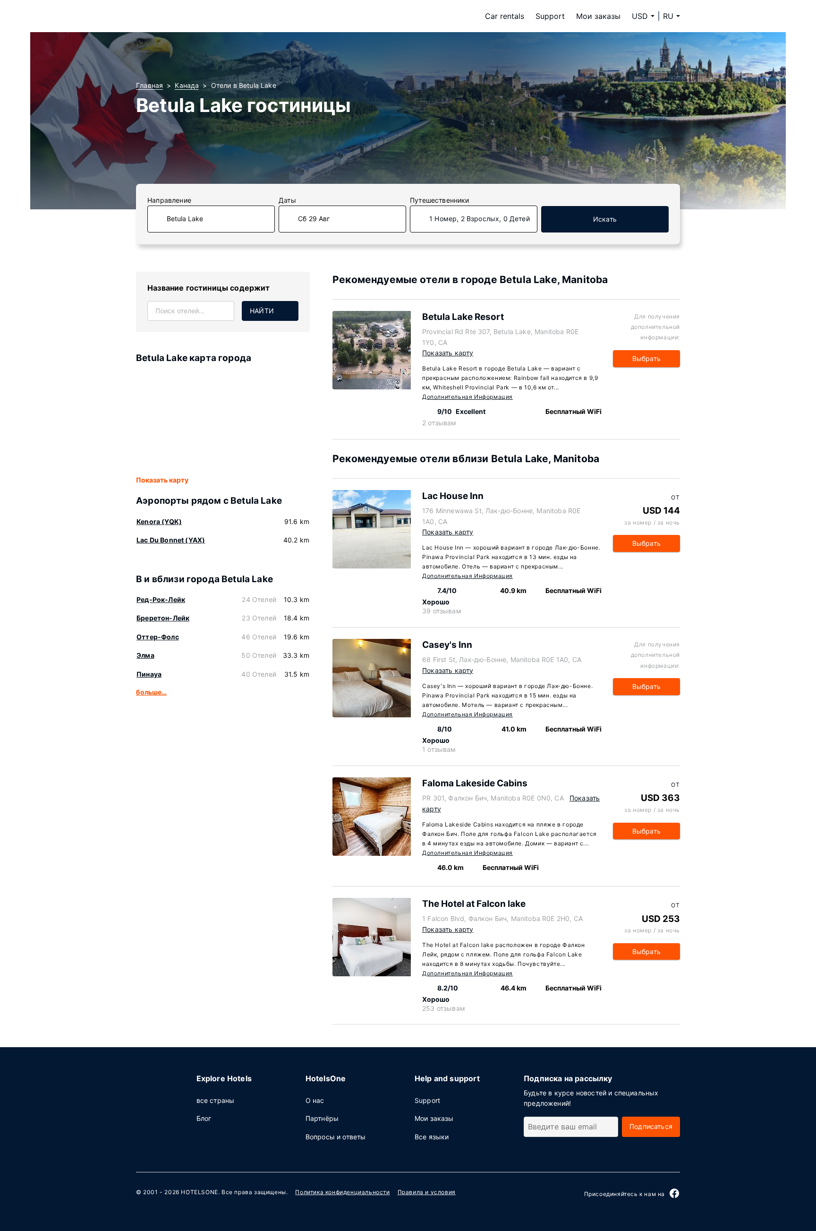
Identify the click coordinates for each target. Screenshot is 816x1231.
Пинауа (149, 674)
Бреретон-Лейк (162, 618)
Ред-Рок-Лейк (160, 599)
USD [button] (640, 16)
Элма (145, 655)
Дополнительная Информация (467, 396)
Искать (605, 219)
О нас (315, 1100)
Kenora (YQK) (159, 521)
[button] (671, 16)
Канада (187, 85)
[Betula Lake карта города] (223, 420)
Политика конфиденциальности (342, 1192)
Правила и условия (427, 1192)
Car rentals (504, 16)
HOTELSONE (199, 1192)
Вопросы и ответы (336, 1137)
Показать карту (162, 480)
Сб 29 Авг (314, 219)
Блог (204, 1118)
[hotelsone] (195, 16)
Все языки (432, 1137)
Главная (149, 85)
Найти (262, 311)
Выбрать (646, 358)
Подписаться (650, 1126)
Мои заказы (598, 16)
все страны (215, 1100)
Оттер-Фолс (157, 637)
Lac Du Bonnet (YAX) (170, 540)
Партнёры (322, 1118)
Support (550, 16)
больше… (151, 692)
